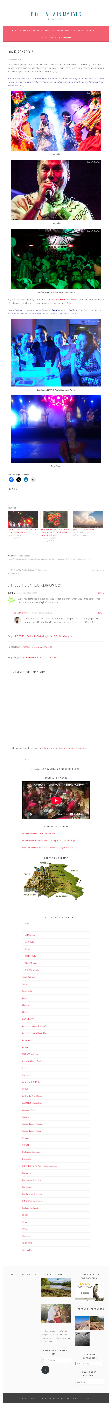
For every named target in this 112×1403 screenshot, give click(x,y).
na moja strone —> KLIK (60, 299)
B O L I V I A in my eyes (56, 14)
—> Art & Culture (28, 942)
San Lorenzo (27, 1187)
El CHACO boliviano (30, 1054)
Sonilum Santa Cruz (84, 559)
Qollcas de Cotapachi (31, 1152)
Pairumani (26, 1117)
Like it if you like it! (23, 1274)
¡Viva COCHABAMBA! (84, 529)
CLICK (73, 313)
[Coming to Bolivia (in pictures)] (82, 1339)
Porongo (25, 1138)
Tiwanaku (26, 1236)
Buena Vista (27, 991)
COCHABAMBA (28, 1019)
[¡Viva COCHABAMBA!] (88, 519)
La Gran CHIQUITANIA (31, 1082)
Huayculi (25, 1068)
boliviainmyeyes (22, 612)
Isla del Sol (26, 1075)
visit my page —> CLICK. (59, 309)
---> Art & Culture (23, 556)
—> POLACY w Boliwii (31, 970)
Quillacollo (26, 1159)
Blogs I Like (47, 37)
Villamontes (27, 1250)
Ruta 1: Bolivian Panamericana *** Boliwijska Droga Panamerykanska (50, 847)
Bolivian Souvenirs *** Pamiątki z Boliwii (38, 833)
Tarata (24, 1222)
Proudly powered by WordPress (38, 1398)
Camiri (24, 998)
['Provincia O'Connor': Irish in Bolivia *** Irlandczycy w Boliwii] (97, 1323)
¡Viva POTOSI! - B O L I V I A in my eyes (34, 646)
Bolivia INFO (65, 37)
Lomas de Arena (28, 1110)
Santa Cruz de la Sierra (65, 559)
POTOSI (25, 1145)
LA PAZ (25, 1089)
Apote (24, 984)
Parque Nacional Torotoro (33, 1124)
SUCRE (25, 1215)
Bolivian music (20, 559)
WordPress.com (81, 1398)
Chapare (25, 1005)
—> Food (26, 949)
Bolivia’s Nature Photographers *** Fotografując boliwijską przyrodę (50, 840)
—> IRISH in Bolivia (29, 956)
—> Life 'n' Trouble (29, 963)
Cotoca (25, 1047)
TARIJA (24, 1229)
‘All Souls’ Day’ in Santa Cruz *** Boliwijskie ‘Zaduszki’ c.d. (27, 572)
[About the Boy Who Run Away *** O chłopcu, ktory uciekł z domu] (82, 1323)
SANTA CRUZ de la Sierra (32, 1201)
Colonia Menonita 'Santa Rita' (34, 1033)
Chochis (25, 1012)
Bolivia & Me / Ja (31, 30)
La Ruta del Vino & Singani (32, 1096)
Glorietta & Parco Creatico (33, 1061)
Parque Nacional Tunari (31, 1131)
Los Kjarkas (50, 559)
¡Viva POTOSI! (96, 570)
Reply (100, 593)
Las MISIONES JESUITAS (32, 1103)
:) (45, 1369)
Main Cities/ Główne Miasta (58, 30)
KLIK (69, 302)
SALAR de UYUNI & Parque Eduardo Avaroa (39, 1166)
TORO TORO (27, 1243)
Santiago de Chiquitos (31, 1208)
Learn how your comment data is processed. (65, 747)
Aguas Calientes (28, 977)
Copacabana (27, 1040)
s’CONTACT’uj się (86, 30)
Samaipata (26, 1173)
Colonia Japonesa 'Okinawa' (34, 1026)
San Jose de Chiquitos (31, 1180)
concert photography (36, 559)
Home (15, 30)
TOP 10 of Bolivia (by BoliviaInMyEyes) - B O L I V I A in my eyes (45, 636)
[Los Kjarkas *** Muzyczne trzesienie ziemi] (23, 519)
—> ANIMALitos (28, 935)
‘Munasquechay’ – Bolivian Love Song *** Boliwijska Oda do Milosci (55, 532)
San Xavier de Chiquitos (32, 1194)
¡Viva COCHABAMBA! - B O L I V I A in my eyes (37, 657)
